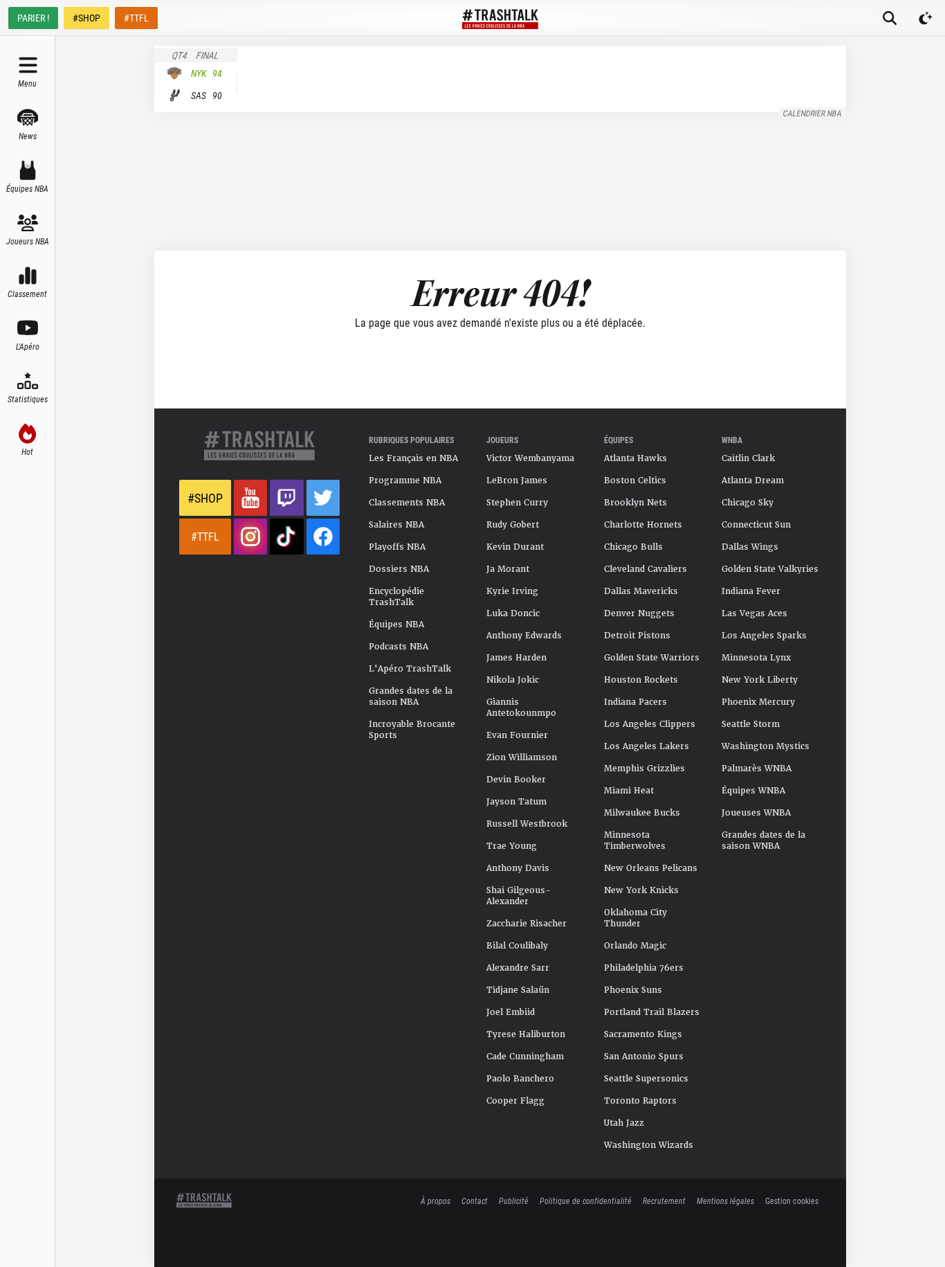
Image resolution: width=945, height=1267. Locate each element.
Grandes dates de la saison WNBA (763, 840)
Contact (474, 1200)
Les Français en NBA (413, 458)
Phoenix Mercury (758, 702)
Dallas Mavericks (641, 591)
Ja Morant (507, 569)
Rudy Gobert (512, 524)
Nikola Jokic (512, 679)
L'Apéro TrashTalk (410, 668)
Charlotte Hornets (643, 524)
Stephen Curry (517, 502)
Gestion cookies (791, 1200)
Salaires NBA (396, 524)
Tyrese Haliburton (525, 1034)
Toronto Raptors (640, 1100)
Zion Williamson (521, 757)
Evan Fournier (517, 735)
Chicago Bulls (633, 546)
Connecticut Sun (756, 524)
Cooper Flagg (515, 1100)
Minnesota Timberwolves (635, 840)
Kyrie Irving (512, 591)
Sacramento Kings (643, 1034)
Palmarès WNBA (756, 768)
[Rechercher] (889, 18)
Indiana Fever (751, 591)
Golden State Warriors (651, 657)
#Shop (205, 497)
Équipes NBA (396, 624)
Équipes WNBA (753, 790)
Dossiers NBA (399, 569)
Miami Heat (629, 790)
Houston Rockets (641, 679)
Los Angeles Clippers (649, 724)
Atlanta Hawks (635, 458)
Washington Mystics (765, 746)
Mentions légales (725, 1200)
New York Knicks (641, 890)
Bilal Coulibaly (517, 945)
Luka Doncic (513, 613)
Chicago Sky (747, 502)
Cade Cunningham (525, 1056)
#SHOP (86, 17)
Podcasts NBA (398, 646)
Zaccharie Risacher (526, 923)
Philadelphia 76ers (643, 967)
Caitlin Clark (748, 458)
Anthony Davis (517, 868)
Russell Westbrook (526, 823)
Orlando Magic (635, 945)
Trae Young (511, 846)
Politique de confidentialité (586, 1200)
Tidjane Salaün (517, 990)
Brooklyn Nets (635, 502)
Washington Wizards (648, 1145)
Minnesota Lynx (756, 657)
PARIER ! (33, 17)
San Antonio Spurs (643, 1056)
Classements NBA (407, 502)
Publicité (514, 1200)
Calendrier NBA (812, 112)
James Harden (516, 657)
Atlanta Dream (753, 480)
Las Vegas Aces (754, 613)
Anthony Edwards (524, 635)
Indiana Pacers (635, 702)
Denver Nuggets (639, 613)
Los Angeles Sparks (764, 635)
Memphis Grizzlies (644, 768)
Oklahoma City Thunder (635, 918)
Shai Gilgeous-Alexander (518, 896)
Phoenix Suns (633, 990)
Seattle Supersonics (646, 1078)
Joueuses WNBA (756, 812)
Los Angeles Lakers (646, 746)
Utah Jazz (624, 1123)
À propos (435, 1200)
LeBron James (516, 480)
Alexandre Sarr (517, 967)
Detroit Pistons (637, 635)
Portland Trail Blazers (651, 1012)
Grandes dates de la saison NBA (410, 696)
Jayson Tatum (516, 801)
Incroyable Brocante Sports (412, 730)
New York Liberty (760, 679)
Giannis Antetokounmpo (521, 708)
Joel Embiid (510, 1012)
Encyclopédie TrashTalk (396, 597)
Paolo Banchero (520, 1078)
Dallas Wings (750, 546)
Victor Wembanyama (530, 458)
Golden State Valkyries (770, 569)
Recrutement (664, 1200)
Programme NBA (405, 480)
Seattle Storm (751, 724)
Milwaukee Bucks (642, 812)
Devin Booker (516, 779)
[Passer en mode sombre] (925, 18)
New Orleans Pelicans (650, 868)
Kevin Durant (515, 546)
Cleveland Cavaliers (645, 569)
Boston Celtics (635, 480)
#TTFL (136, 17)
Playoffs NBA (397, 546)
